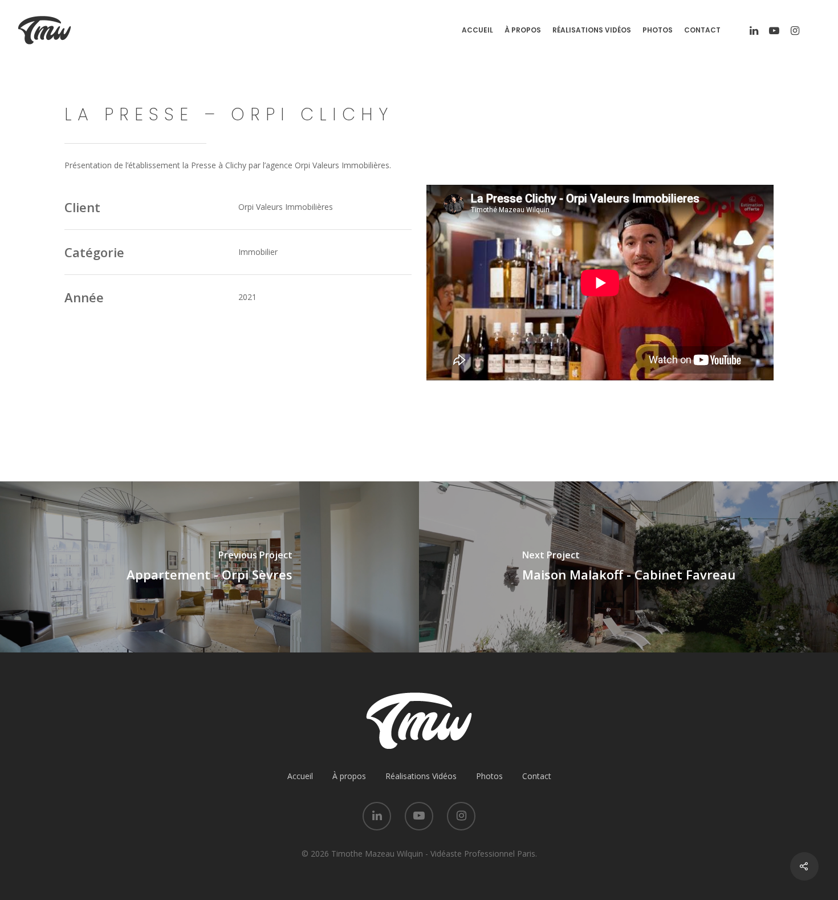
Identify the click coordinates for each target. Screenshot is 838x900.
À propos (523, 30)
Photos (657, 30)
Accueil (477, 30)
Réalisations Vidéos (591, 30)
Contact (702, 30)
